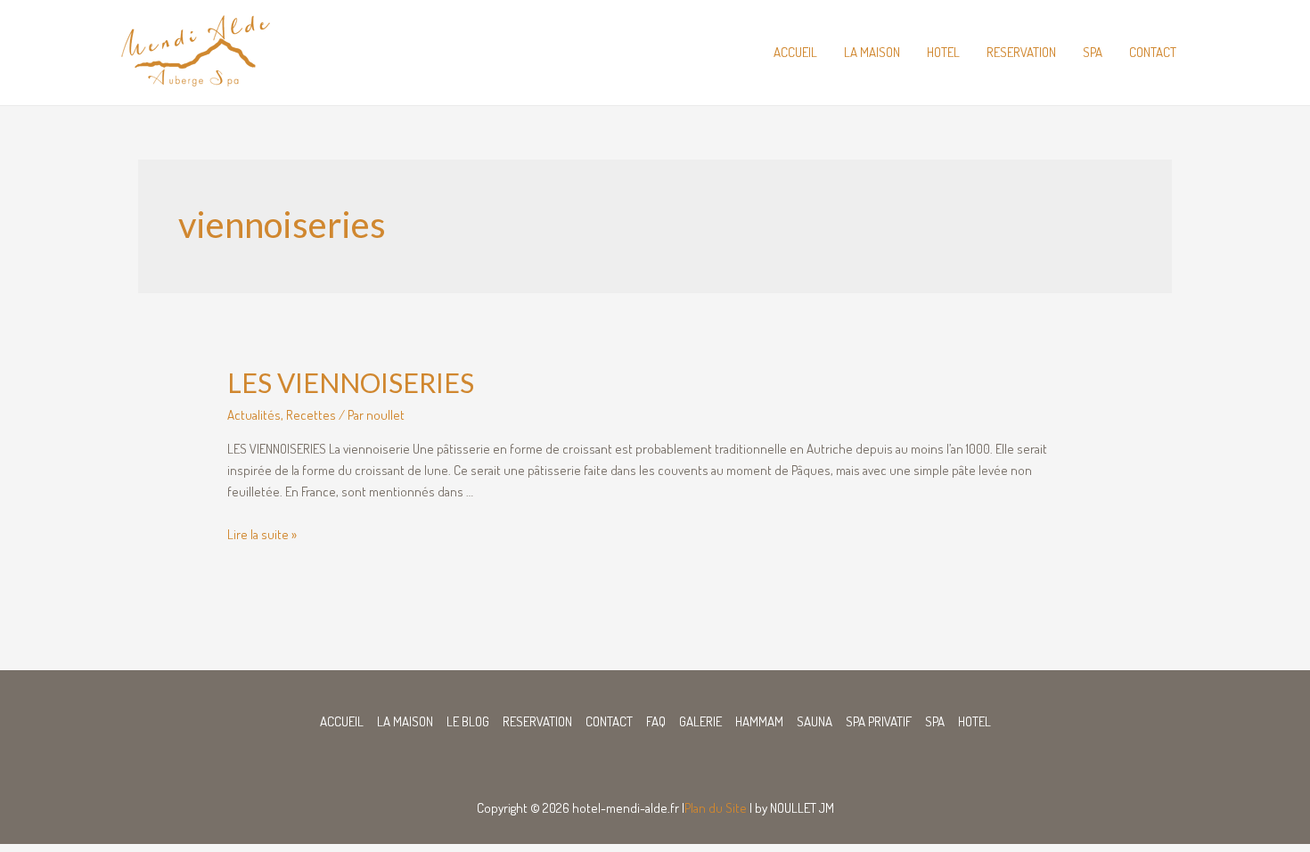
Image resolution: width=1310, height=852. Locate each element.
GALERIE (700, 721)
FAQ (656, 721)
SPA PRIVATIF (879, 721)
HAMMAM (759, 721)
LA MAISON (872, 52)
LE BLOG (467, 721)
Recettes (311, 414)
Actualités (254, 414)
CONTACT (1152, 52)
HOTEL (943, 52)
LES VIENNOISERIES (350, 382)
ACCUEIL (795, 52)
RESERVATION (1021, 52)
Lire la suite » (262, 534)
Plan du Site (715, 807)
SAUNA (814, 721)
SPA (1092, 52)
